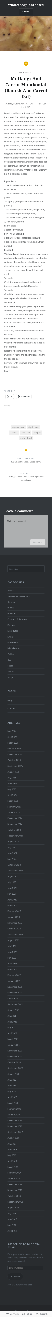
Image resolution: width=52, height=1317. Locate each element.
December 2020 (15, 1050)
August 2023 (13, 876)
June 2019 (12, 1149)
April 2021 (12, 1033)
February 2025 (14, 807)
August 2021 (13, 1010)
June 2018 (12, 1219)
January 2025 (14, 812)
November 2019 (15, 1126)
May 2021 (12, 1027)
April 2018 (12, 1231)
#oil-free (26, 432)
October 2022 (14, 928)
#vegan (37, 432)
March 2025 (13, 801)
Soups (10, 677)
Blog (10, 700)
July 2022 (12, 946)
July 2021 (12, 1016)
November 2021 (15, 992)
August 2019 (13, 1138)
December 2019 (15, 1120)
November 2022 (15, 923)
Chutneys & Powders (17, 619)
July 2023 (12, 882)
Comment (37, 542)
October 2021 (14, 998)
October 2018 (14, 1196)
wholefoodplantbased (26, 5)
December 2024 (15, 818)
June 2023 (12, 888)
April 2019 (12, 1161)
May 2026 (12, 731)
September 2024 (15, 835)
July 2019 (12, 1144)
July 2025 (12, 777)
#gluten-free (18, 427)
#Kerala (13, 432)
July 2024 (12, 847)
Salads (10, 665)
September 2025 (15, 766)
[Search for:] (26, 569)
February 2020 (14, 1109)
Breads (11, 607)
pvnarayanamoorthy (26, 104)
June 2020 (12, 1085)
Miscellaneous (14, 648)
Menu (27, 12)
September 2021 (15, 1004)
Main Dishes (26, 72)
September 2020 (15, 1068)
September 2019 (15, 1132)
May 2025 (12, 789)
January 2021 (14, 1045)
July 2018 (12, 1213)
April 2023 (12, 899)
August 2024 (13, 841)
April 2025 (12, 795)
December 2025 (15, 754)
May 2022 (12, 958)
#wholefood (26, 438)
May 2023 (12, 894)
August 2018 (13, 1207)
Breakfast (12, 613)
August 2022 (13, 940)
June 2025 (12, 783)
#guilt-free (33, 427)
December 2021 (15, 987)
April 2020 (12, 1097)
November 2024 (15, 824)
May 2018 (12, 1225)
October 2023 (14, 865)
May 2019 (12, 1155)
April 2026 (12, 737)
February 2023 (14, 911)
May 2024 (12, 859)
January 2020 (14, 1114)
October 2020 (14, 1062)
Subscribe (15, 1276)
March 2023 (13, 905)
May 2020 (12, 1091)
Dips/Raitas (13, 631)
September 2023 (15, 870)
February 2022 (14, 975)
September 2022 (15, 934)
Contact (11, 708)
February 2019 (14, 1172)
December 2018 (15, 1184)
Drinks (11, 637)
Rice (9, 660)
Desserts (12, 625)
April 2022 (12, 963)
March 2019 (13, 1167)
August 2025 (13, 772)
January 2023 (14, 917)
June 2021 (12, 1021)
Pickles (11, 590)
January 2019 (14, 1178)
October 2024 (14, 830)
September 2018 (15, 1202)
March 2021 (13, 1039)
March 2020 (13, 1103)
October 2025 (14, 760)
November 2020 (15, 1056)
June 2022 (12, 952)
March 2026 (13, 743)
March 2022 (13, 969)
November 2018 (15, 1190)
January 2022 (14, 981)
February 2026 (14, 748)
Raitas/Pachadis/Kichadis (19, 596)
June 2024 (12, 853)
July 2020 (12, 1080)
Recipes (11, 602)
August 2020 (13, 1074)
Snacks (11, 671)
